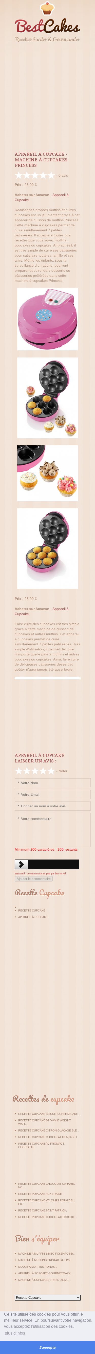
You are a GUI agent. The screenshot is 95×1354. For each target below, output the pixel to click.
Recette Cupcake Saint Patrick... (43, 1210)
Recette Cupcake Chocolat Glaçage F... (49, 1137)
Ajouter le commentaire (34, 879)
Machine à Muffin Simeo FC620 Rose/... (46, 1253)
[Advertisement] (47, 95)
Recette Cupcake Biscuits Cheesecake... (49, 1113)
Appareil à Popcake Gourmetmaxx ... (45, 1273)
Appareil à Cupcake (33, 917)
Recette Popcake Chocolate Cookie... (47, 1217)
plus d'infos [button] (15, 1333)
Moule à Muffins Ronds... (37, 1266)
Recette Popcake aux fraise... (41, 1193)
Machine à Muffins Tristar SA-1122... (45, 1260)
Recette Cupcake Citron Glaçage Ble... (48, 1130)
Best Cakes (47, 21)
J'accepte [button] (47, 1347)
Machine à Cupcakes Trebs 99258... (44, 1279)
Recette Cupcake (31, 910)
